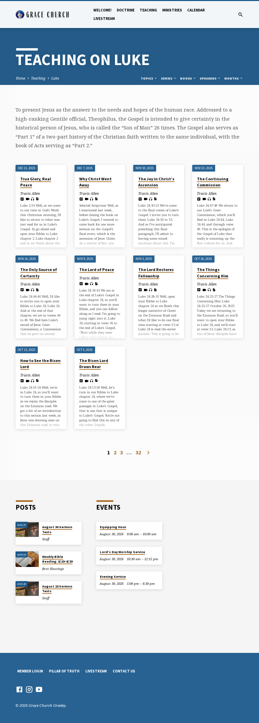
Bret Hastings (53, 569)
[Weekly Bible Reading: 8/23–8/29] (27, 559)
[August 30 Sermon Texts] (27, 529)
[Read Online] (22, 199)
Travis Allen (30, 193)
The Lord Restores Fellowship (156, 272)
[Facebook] (19, 689)
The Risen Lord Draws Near (93, 363)
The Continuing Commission (213, 181)
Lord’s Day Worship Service (122, 552)
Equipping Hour (113, 527)
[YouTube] (39, 689)
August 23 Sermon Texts (57, 588)
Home (20, 78)
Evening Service (113, 576)
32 (138, 452)
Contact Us (124, 671)
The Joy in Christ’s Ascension (156, 181)
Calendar (196, 10)
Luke (55, 78)
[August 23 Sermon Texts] (27, 589)
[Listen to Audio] (32, 199)
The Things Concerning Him (212, 272)
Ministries (172, 10)
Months (231, 78)
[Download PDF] (37, 199)
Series (167, 78)
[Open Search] (240, 15)
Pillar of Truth (64, 671)
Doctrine (126, 10)
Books (186, 78)
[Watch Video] (27, 199)
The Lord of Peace (96, 269)
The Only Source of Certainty (38, 272)
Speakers (208, 78)
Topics (147, 78)
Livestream (104, 18)
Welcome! (102, 10)
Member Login (30, 671)
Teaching (148, 10)
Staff (45, 539)
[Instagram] (29, 689)
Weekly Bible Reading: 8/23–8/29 (57, 559)
